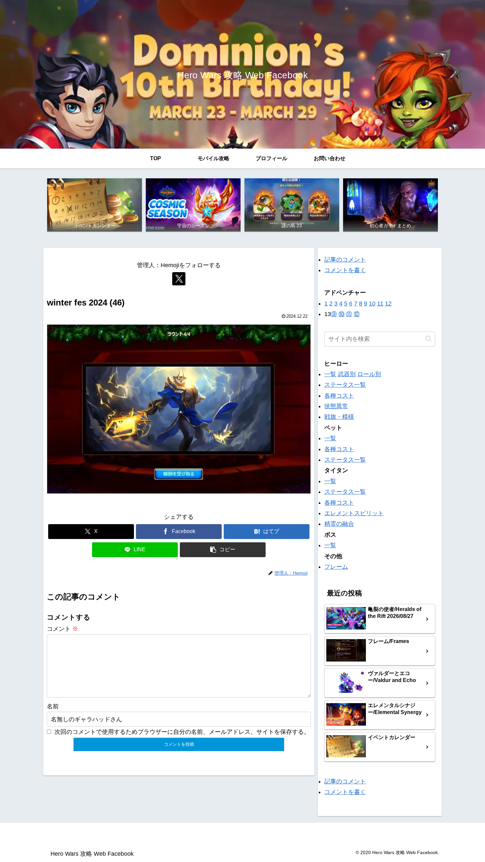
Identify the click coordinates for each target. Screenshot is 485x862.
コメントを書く (345, 270)
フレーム (336, 566)
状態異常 (336, 406)
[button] (223, 549)
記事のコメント (345, 259)
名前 (53, 706)
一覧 (330, 374)
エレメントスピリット (354, 513)
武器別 (347, 374)
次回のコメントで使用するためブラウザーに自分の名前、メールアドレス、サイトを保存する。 (182, 732)
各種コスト (339, 395)
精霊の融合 (339, 524)
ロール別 (369, 374)
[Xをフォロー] (178, 278)
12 (388, 303)
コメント (62, 629)
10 (372, 303)
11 (380, 303)
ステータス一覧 (345, 384)
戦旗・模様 (339, 416)
